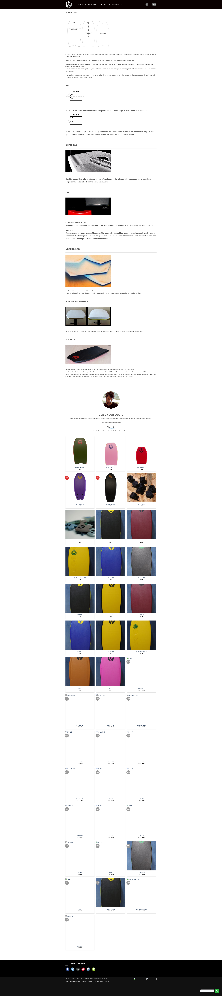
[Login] (147, 4)
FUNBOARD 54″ (110, 504)
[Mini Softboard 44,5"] (141, 892)
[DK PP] (80, 671)
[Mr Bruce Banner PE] (80, 561)
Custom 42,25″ (142, 688)
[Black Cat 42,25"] (141, 708)
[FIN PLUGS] (141, 487)
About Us (68, 978)
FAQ (109, 4)
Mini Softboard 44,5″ (141, 909)
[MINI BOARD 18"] (141, 450)
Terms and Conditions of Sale (99, 978)
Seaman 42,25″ (111, 909)
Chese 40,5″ (110, 762)
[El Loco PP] (110, 635)
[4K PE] (141, 524)
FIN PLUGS (141, 504)
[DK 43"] (110, 819)
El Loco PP (111, 651)
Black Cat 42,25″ (141, 725)
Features (101, 4)
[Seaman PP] (80, 635)
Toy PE (111, 614)
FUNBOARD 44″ (80, 504)
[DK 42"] (141, 745)
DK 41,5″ (80, 762)
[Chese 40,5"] (110, 745)
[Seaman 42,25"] (110, 892)
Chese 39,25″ (80, 725)
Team (78, 978)
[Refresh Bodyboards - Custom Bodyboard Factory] (70, 4)
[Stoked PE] (110, 524)
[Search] (122, 4)
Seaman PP (80, 651)
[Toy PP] (141, 598)
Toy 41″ (142, 835)
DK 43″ (111, 835)
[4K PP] (110, 671)
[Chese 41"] (80, 855)
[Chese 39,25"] (80, 708)
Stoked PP (80, 614)
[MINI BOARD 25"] (110, 450)
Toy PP (142, 614)
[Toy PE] (110, 598)
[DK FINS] (80, 524)
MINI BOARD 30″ (80, 467)
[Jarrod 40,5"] (141, 855)
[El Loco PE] (110, 561)
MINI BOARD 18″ (141, 467)
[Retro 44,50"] (110, 708)
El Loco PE (111, 578)
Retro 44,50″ (110, 725)
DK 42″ (142, 762)
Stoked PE (111, 541)
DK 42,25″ (80, 835)
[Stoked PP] (80, 598)
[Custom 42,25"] (141, 671)
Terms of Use (84, 978)
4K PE (141, 541)
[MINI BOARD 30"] (80, 450)
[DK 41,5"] (80, 745)
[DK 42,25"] (80, 819)
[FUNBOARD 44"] (80, 487)
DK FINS (80, 541)
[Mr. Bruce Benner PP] (141, 635)
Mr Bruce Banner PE (80, 578)
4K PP (110, 688)
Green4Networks (104, 981)
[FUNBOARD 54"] (110, 487)
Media (74, 978)
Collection (82, 4)
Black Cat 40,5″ (80, 798)
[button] (154, 4)
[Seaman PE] (141, 561)
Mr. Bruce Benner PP (141, 651)
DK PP (80, 688)
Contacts (115, 4)
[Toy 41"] (141, 819)
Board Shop (92, 4)
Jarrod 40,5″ (141, 872)
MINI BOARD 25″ (111, 467)
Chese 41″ (80, 872)
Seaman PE (141, 578)
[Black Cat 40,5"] (80, 782)
